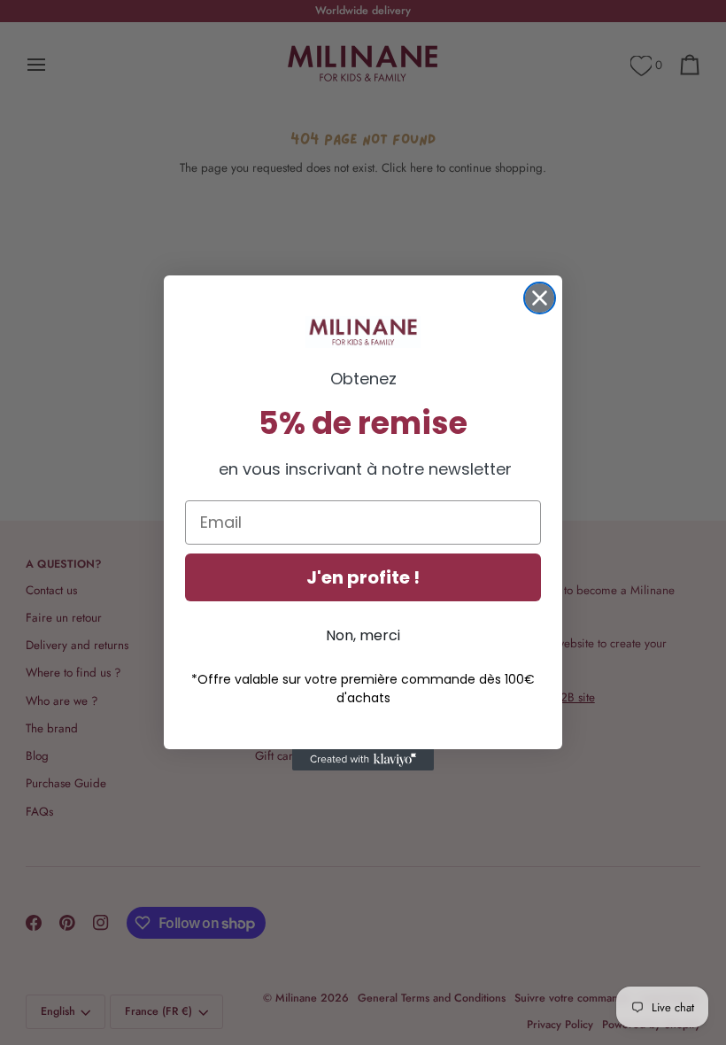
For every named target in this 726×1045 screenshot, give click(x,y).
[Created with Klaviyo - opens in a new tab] (363, 759)
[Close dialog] (539, 298)
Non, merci (363, 635)
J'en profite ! (363, 577)
